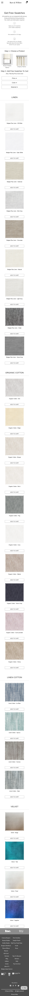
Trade (16, 945)
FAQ (17, 961)
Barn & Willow (9, 991)
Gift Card (6, 953)
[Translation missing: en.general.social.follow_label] (10, 986)
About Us (6, 966)
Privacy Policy (14, 994)
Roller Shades (6, 943)
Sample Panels (16, 940)
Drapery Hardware (6, 945)
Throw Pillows (6, 948)
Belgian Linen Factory (6, 969)
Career (7, 963)
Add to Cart (14, 129)
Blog (7, 958)
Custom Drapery (6, 937)
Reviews (7, 956)
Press (16, 948)
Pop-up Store (16, 963)
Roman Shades (6, 940)
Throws (6, 950)
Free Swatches (16, 937)
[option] (8, 931)
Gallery (7, 961)
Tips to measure (16, 956)
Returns (17, 958)
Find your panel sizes (16, 943)
